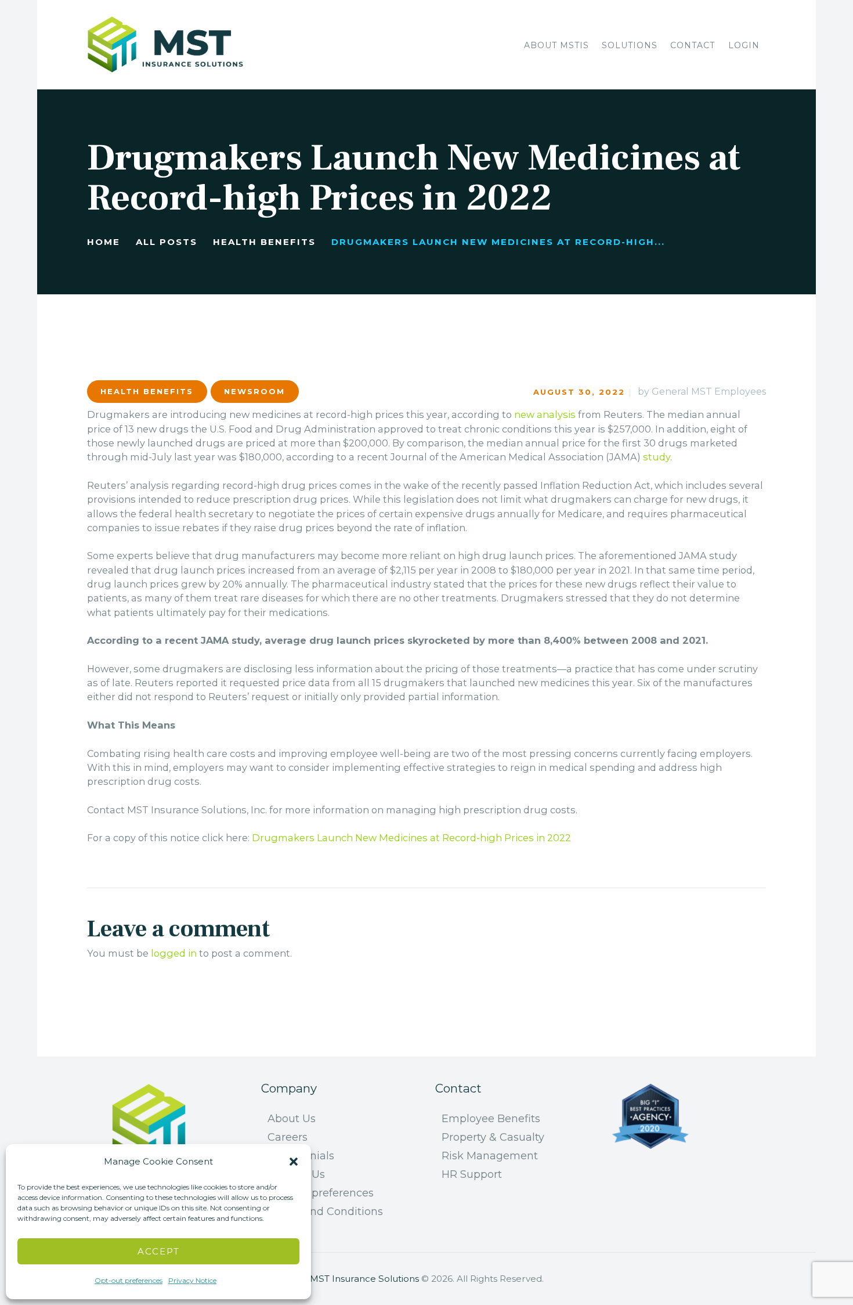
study (656, 457)
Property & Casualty (493, 1137)
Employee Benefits (491, 1118)
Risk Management (490, 1155)
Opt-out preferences (128, 1280)
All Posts (166, 241)
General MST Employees (709, 391)
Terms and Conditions (325, 1211)
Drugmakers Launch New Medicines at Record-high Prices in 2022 (411, 837)
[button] (293, 1161)
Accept (159, 1251)
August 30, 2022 (579, 391)
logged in (174, 953)
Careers (288, 1137)
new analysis (545, 414)
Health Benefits (264, 241)
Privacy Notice (192, 1280)
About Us (292, 1118)
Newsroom (254, 391)
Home (103, 241)
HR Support (472, 1174)
